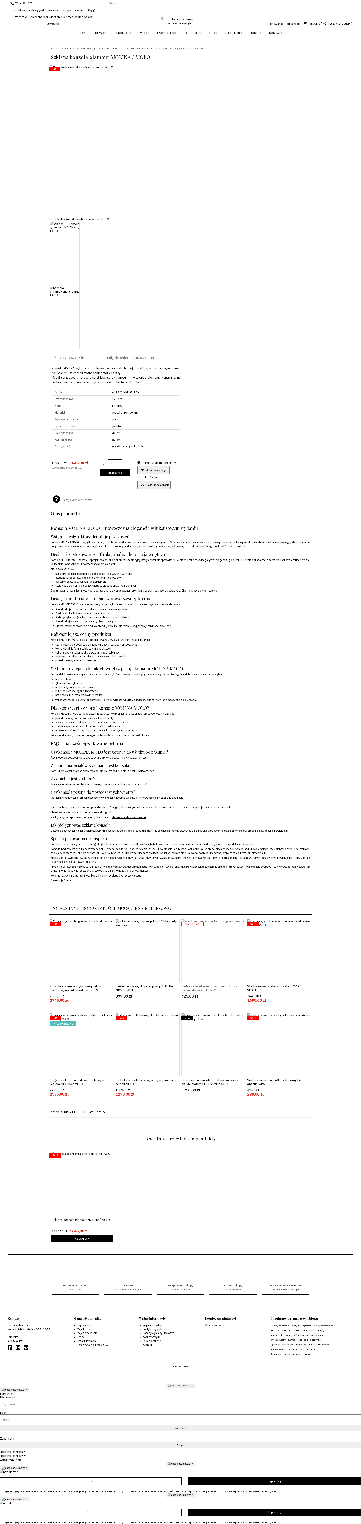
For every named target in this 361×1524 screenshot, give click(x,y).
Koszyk (313, 23)
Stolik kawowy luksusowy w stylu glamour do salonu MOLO (146, 1082)
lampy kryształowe (323, 1325)
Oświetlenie (167, 33)
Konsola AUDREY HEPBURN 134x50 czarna (77, 1112)
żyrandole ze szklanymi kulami (287, 1353)
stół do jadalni (301, 1335)
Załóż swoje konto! (11, 1459)
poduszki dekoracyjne (309, 1339)
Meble (145, 33)
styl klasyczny (278, 1339)
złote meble (310, 1349)
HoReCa (256, 33)
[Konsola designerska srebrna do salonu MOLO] (112, 140)
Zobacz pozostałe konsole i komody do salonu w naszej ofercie (106, 357)
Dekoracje (193, 33)
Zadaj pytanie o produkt (77, 500)
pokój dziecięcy (316, 1330)
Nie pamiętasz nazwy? (13, 1455)
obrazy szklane (279, 1349)
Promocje (124, 33)
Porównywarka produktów (92, 1345)
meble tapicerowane (281, 1335)
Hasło (3, 1412)
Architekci (233, 33)
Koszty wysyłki (151, 1337)
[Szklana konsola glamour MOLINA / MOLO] (65, 253)
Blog (213, 33)
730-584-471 (24, 3)
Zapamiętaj (7, 1438)
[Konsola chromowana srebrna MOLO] (65, 317)
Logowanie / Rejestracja (284, 23)
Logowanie (83, 1325)
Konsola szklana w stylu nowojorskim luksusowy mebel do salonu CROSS (75, 988)
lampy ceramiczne (297, 1330)
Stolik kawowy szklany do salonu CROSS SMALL (274, 988)
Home (83, 33)
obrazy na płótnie (280, 1325)
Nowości (102, 33)
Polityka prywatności (155, 1329)
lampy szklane (278, 1330)
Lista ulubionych (86, 1341)
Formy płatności (152, 1341)
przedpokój (300, 1344)
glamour (292, 1339)
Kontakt (276, 33)
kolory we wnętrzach (301, 1325)
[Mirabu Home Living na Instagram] (19, 1348)
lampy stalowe (317, 1335)
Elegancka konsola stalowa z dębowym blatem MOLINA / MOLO (77, 1082)
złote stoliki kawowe (318, 1344)
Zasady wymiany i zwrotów (158, 1333)
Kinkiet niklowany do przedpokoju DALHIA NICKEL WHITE (144, 988)
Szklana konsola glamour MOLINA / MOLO (81, 1220)
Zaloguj (180, 1445)
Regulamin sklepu (153, 1325)
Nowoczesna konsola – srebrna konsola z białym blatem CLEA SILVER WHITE (210, 1082)
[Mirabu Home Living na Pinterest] (27, 1348)
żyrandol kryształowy (282, 1344)
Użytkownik (7, 1397)
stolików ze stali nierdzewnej (129, 817)
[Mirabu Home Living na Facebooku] (11, 1348)
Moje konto (83, 1329)
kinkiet (308, 1353)
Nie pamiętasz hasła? (12, 1452)
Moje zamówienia (87, 1333)
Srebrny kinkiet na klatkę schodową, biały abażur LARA (275, 1082)
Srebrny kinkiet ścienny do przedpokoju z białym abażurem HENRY (209, 988)
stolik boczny (295, 1349)
